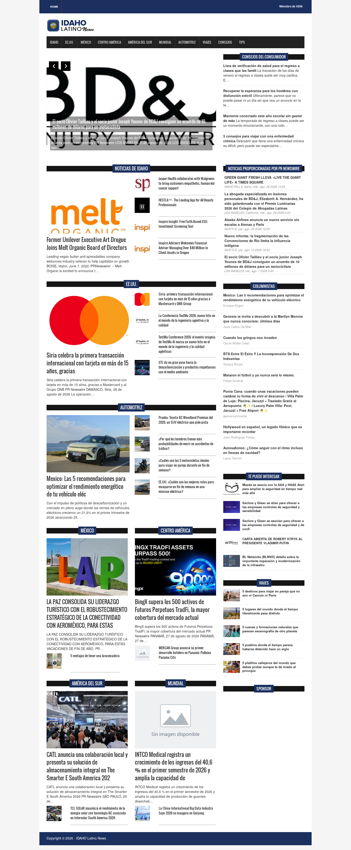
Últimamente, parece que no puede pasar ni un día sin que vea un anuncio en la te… (262, 97)
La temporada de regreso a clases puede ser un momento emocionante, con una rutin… (263, 120)
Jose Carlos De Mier (237, 327)
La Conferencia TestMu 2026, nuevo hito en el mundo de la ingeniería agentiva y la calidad (187, 320)
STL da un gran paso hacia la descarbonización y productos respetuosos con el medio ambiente (187, 367)
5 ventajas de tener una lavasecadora (95, 655)
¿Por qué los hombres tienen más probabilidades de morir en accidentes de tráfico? (186, 443)
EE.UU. (69, 42)
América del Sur (140, 42)
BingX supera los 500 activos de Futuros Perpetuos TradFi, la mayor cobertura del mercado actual (172, 610)
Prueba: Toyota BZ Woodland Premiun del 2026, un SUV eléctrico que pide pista (186, 420)
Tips (242, 42)
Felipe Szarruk (233, 381)
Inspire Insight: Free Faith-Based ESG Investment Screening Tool (183, 224)
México (86, 42)
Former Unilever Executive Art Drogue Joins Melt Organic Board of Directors (87, 244)
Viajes (207, 42)
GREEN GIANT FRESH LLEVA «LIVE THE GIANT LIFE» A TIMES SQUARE (262, 180)
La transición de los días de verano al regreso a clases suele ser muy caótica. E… (261, 72)
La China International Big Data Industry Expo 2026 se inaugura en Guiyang (186, 810)
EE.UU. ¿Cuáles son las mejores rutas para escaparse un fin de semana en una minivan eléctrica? (186, 486)
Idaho (54, 42)
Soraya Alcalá (233, 364)
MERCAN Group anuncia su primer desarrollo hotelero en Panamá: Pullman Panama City (185, 652)
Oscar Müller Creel (236, 343)
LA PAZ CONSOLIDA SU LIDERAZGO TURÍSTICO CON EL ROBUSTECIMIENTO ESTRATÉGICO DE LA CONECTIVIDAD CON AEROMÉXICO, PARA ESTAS (87, 613)
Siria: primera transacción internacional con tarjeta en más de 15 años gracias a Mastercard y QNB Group (186, 298)
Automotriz (187, 42)
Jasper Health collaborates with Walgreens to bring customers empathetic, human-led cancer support (186, 183)
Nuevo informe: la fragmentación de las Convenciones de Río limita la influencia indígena (257, 240)
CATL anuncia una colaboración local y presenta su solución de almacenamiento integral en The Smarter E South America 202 (87, 766)
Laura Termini (232, 458)
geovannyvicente (235, 416)
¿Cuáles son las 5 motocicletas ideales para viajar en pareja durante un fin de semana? (184, 465)
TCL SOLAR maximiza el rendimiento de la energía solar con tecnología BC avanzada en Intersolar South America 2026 (98, 813)
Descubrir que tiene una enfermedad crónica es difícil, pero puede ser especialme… (263, 141)
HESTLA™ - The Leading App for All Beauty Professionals (186, 202)
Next (65, 66)
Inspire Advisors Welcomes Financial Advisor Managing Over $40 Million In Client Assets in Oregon (183, 247)
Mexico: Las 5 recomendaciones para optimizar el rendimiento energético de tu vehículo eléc (86, 486)
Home (54, 6)
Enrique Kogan (233, 305)
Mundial (165, 42)
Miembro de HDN (291, 6)
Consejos (225, 42)
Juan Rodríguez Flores (239, 437)
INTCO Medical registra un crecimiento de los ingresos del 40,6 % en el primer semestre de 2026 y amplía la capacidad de (173, 766)
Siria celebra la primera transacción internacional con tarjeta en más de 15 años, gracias (87, 363)
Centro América (109, 42)
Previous (53, 66)
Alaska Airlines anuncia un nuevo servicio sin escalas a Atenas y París (261, 222)
